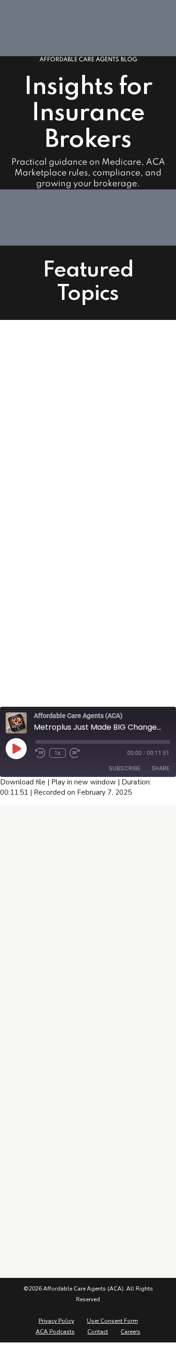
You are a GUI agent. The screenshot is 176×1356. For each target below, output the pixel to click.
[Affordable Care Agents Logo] (51, 865)
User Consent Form (112, 1321)
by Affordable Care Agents (80, 630)
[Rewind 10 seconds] (40, 753)
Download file (23, 782)
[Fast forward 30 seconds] (74, 753)
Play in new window (83, 782)
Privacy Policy (56, 1321)
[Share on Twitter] (39, 686)
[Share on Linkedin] (56, 686)
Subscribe (124, 768)
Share (160, 768)
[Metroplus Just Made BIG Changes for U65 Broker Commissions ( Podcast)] (88, 425)
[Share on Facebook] (21, 686)
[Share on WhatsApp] (74, 686)
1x (57, 753)
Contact (97, 1331)
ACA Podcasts (55, 1331)
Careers (130, 1331)
